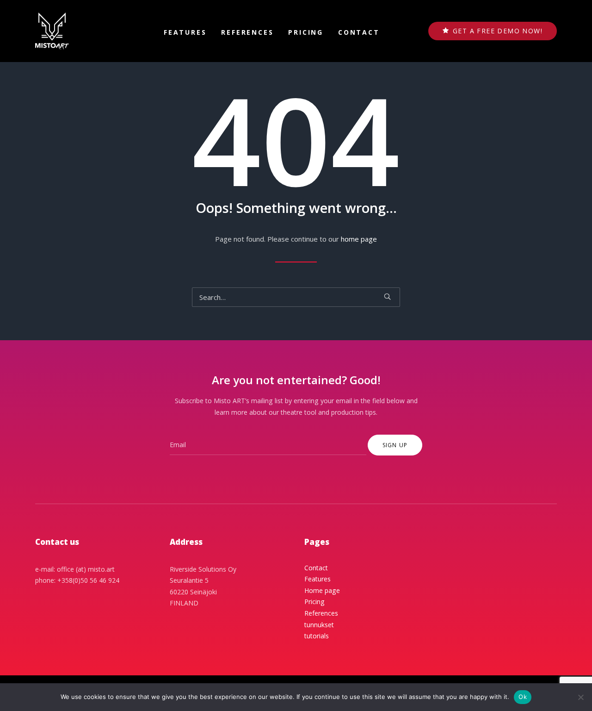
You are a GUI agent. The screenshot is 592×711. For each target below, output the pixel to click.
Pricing (305, 32)
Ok (522, 696)
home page (359, 238)
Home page (322, 590)
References (247, 32)
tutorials (316, 635)
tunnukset (319, 624)
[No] (580, 697)
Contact (359, 32)
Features (185, 32)
